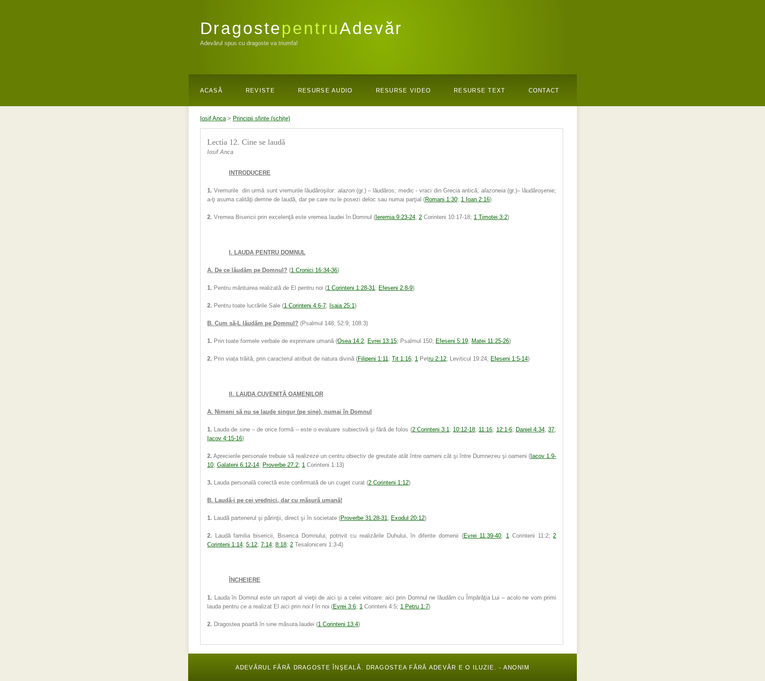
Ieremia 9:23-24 (395, 217)
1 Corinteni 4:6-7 (305, 305)
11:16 (485, 429)
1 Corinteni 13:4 (338, 624)
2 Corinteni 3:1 (430, 429)
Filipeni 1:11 (373, 358)
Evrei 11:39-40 (483, 535)
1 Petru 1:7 (414, 606)
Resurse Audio (325, 90)
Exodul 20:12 (408, 518)
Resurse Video (403, 90)
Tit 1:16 (401, 358)
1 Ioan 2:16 (475, 199)
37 (551, 429)
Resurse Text (479, 90)
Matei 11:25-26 (490, 341)
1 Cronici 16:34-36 (314, 270)
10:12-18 (464, 429)
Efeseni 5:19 (452, 341)
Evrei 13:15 (382, 341)
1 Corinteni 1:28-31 (351, 288)
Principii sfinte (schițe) (261, 118)
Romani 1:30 (441, 199)
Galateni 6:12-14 (238, 465)
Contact (544, 90)
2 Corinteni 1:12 (388, 482)
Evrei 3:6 (344, 606)
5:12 (251, 544)
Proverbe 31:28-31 (363, 518)
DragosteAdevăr (301, 28)
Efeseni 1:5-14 (509, 358)
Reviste (260, 90)
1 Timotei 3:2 (490, 217)
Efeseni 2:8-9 (396, 288)
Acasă (211, 90)
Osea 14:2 (350, 341)
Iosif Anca (213, 118)
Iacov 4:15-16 (224, 438)
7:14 (266, 544)
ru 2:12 (437, 358)
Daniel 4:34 (530, 429)
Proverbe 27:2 (280, 465)
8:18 (280, 544)
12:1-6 (504, 429)
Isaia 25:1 (342, 305)
